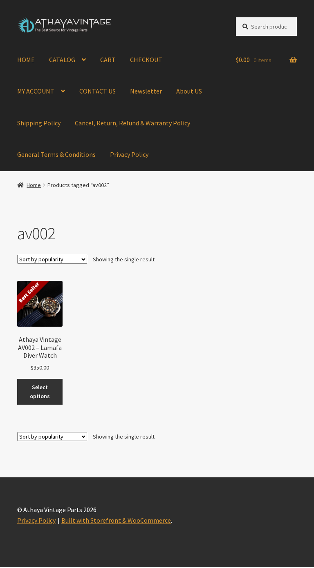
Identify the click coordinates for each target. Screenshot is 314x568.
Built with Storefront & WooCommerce (116, 520)
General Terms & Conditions (56, 154)
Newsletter (146, 91)
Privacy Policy (129, 154)
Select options (40, 391)
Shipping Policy (39, 123)
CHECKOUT (146, 60)
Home (34, 185)
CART (108, 60)
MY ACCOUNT (35, 91)
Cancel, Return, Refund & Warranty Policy (132, 123)
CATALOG (62, 60)
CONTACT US (97, 91)
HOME (26, 60)
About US (189, 91)
